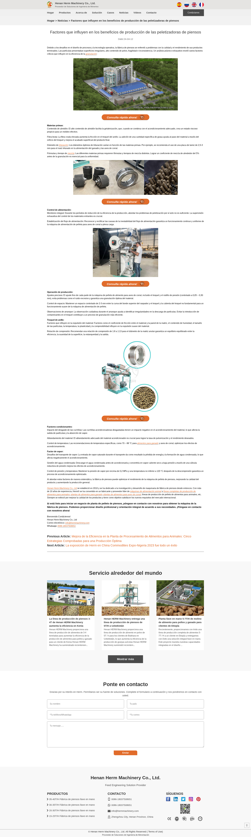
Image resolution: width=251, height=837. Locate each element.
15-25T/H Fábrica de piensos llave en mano (72, 816)
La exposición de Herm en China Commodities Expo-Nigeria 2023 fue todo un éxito (121, 545)
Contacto (151, 12)
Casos (110, 12)
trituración (63, 145)
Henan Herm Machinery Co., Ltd (62, 488)
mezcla (71, 153)
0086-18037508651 (121, 799)
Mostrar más (125, 659)
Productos (65, 12)
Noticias (123, 12)
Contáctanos (193, 12)
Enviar (125, 753)
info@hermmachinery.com (77, 523)
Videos (137, 12)
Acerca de (81, 12)
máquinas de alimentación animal (145, 491)
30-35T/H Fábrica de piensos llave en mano (72, 805)
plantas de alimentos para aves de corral (122, 494)
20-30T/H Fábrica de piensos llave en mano (72, 810)
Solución (97, 12)
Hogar (50, 12)
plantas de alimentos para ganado (86, 494)
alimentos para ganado (147, 443)
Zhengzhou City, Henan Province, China (132, 817)
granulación (91, 54)
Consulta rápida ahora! (122, 117)
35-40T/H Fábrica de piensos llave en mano (72, 799)
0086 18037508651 (67, 526)
